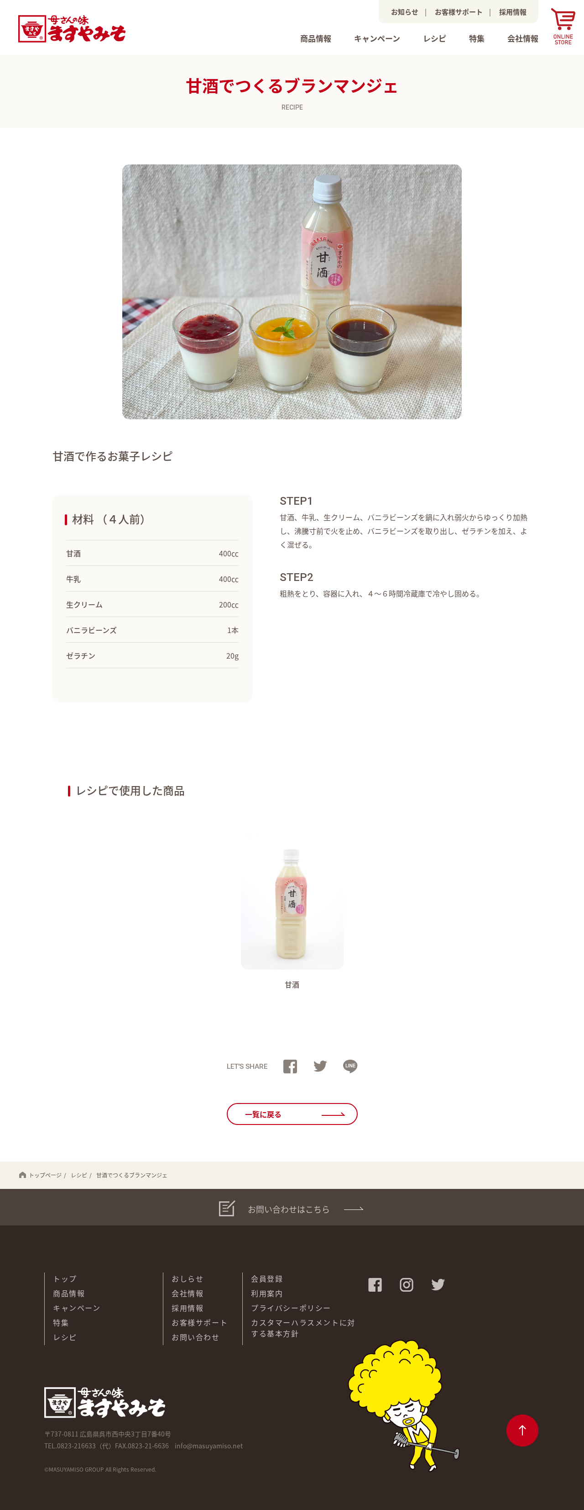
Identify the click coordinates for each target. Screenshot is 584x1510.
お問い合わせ (196, 1336)
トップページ (45, 1175)
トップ (65, 1278)
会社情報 (522, 38)
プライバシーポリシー (291, 1307)
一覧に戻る (263, 1114)
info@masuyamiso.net (209, 1445)
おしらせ (187, 1278)
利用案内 (267, 1293)
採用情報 (513, 11)
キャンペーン (377, 38)
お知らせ (404, 11)
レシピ (434, 38)
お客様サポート (459, 11)
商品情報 (315, 38)
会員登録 (267, 1278)
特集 (477, 38)
